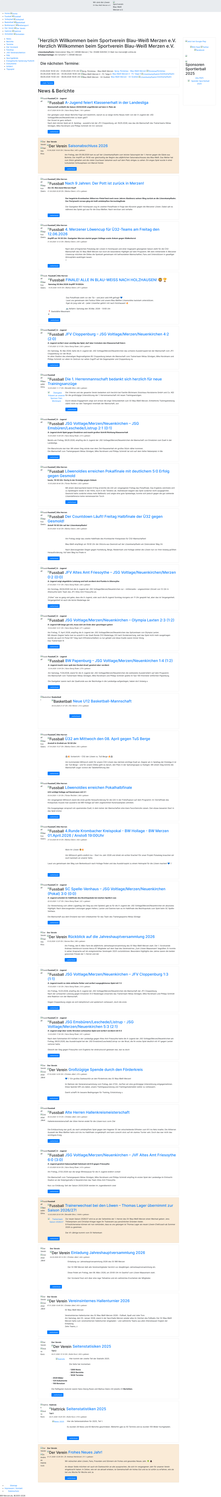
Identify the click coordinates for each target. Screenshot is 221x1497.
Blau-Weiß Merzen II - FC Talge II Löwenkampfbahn (143, 74)
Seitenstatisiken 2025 (92, 1346)
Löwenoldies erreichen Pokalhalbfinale (98, 787)
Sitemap (13, 1485)
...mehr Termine (47, 83)
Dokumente (11, 63)
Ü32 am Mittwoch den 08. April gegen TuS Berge (107, 738)
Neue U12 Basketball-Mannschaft (102, 701)
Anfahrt (9, 66)
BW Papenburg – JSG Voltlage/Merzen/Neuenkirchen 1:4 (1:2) (119, 660)
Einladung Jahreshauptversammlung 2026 (108, 1252)
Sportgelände (12, 58)
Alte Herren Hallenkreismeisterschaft (97, 1112)
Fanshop (10, 50)
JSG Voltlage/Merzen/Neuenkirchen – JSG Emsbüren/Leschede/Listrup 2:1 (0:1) (93, 425)
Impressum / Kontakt (14, 1488)
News (8, 39)
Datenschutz (13, 1491)
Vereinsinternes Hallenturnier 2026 (99, 1301)
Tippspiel (10, 69)
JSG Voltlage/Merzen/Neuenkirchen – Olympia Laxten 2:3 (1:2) (119, 620)
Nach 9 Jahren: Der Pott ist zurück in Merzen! (104, 183)
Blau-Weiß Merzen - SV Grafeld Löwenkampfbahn (141, 77)
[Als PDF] (199, 78)
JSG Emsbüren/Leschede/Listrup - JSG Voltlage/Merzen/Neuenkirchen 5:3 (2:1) (91, 1024)
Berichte (9, 41)
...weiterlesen (54, 132)
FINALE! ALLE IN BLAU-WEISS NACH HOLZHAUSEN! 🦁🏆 (116, 280)
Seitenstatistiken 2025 (86, 1409)
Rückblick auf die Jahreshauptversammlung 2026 (111, 936)
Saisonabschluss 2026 (88, 146)
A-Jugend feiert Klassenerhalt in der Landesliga (106, 102)
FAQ (8, 55)
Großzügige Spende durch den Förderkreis (105, 1069)
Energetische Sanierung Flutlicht (20, 61)
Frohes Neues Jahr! (85, 1452)
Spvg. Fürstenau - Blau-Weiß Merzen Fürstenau (139, 71)
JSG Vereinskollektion (15, 52)
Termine (9, 44)
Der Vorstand (12, 47)
